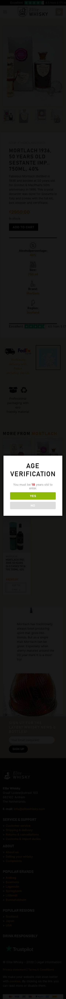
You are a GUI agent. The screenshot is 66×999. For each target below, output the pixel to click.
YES (33, 496)
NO (33, 505)
